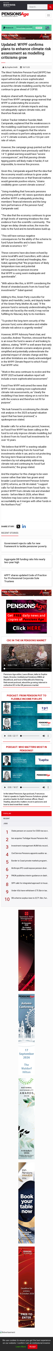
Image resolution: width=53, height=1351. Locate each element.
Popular (7, 813)
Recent (6, 818)
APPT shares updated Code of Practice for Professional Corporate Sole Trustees (25, 578)
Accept (32, 1347)
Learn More (21, 1347)
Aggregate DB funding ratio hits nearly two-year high (24, 561)
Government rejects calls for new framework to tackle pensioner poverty (25, 545)
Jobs (5, 823)
